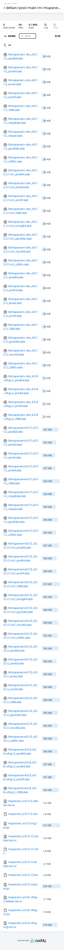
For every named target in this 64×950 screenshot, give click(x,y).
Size (58, 36)
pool (22, 7)
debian (11, 7)
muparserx (52, 7)
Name (12, 35)
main (32, 7)
